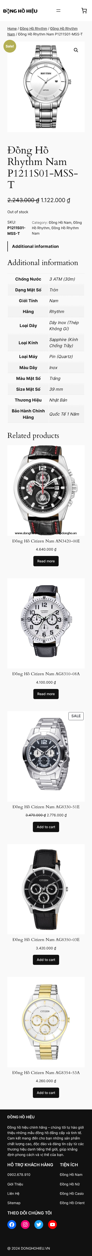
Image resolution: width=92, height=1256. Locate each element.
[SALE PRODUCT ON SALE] (46, 756)
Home (12, 28)
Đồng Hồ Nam (60, 222)
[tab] (46, 246)
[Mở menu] (58, 11)
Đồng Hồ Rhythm (33, 28)
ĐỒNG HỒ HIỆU (21, 1117)
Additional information (35, 246)
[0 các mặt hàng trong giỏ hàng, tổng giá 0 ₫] (84, 10)
